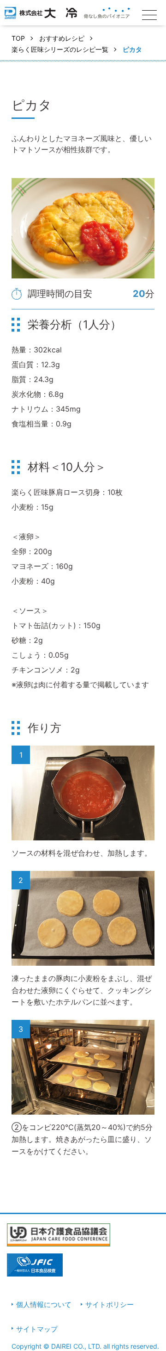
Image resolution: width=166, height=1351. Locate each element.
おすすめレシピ (61, 38)
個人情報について (43, 1304)
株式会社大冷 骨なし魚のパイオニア (67, 16)
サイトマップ (37, 1329)
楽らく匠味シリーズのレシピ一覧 (60, 49)
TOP (18, 38)
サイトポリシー (109, 1304)
